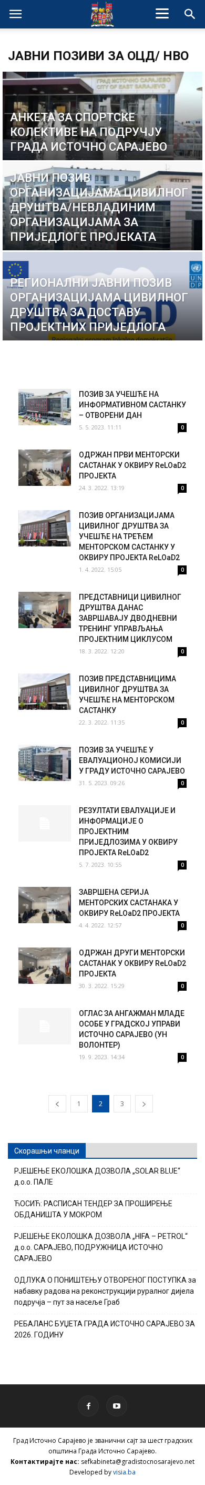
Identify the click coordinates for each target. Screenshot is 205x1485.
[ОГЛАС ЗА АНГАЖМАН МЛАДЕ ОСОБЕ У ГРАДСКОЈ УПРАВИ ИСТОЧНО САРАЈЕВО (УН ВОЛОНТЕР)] (44, 1026)
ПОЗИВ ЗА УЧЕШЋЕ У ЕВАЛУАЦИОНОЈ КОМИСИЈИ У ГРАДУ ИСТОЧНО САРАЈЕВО (132, 760)
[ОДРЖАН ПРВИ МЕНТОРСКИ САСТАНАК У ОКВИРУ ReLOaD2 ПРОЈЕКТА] (44, 468)
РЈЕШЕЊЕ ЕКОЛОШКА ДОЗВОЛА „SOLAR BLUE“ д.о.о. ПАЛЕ (97, 1176)
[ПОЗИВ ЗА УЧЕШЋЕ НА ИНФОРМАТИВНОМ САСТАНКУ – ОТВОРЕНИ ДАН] (44, 407)
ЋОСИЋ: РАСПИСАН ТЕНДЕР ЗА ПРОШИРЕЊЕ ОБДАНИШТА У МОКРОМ (93, 1209)
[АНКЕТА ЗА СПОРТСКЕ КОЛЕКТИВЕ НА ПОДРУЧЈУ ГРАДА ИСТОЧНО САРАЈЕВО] (102, 134)
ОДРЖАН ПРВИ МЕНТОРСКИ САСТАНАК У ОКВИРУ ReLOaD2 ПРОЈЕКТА (132, 465)
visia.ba (124, 1472)
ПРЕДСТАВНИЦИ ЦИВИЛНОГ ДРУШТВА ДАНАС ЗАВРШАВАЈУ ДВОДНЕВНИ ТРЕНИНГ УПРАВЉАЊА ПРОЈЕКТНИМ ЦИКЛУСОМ (130, 618)
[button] (190, 14)
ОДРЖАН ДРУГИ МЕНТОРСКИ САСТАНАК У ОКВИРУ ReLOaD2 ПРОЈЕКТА (132, 963)
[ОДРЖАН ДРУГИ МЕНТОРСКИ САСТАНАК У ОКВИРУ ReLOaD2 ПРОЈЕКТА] (44, 965)
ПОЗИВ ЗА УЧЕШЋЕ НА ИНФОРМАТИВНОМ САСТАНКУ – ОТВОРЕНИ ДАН (132, 404)
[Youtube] (116, 1405)
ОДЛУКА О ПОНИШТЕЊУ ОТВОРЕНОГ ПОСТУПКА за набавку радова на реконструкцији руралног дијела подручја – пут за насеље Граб (105, 1291)
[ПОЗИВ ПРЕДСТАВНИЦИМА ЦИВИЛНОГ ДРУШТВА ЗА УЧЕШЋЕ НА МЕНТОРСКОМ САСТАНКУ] (44, 691)
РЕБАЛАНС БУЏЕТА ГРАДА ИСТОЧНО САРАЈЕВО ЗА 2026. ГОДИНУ (104, 1329)
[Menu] (162, 13)
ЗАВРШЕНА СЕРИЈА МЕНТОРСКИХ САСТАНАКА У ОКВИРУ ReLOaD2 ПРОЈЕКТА (129, 902)
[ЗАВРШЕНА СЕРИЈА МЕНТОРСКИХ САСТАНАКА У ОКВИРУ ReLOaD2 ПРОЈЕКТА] (44, 905)
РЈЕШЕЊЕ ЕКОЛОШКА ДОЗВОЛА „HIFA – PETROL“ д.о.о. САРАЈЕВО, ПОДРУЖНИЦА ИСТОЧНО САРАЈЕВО (101, 1247)
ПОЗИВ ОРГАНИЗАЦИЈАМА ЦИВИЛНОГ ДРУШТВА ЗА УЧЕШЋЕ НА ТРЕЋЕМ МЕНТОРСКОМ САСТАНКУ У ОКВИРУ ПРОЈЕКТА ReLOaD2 (129, 536)
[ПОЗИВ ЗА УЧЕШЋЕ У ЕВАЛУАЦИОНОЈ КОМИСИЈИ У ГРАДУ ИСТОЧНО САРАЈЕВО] (44, 763)
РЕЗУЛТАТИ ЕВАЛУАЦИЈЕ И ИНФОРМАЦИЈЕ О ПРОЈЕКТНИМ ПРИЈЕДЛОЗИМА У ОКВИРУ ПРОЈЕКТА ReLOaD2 (128, 831)
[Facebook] (88, 1405)
